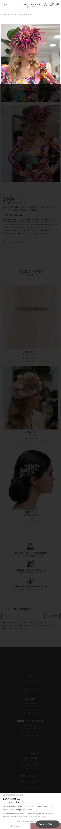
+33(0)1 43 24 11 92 (30, 733)
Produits (11, 14)
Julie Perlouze (30, 438)
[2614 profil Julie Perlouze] (30, 144)
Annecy (25, 361)
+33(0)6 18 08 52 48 (30, 735)
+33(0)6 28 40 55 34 (30, 713)
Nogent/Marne (37, 361)
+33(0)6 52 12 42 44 (30, 691)
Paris (48, 361)
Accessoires (21, 14)
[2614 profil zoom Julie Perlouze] (30, 63)
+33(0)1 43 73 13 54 (30, 688)
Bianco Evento (30, 358)
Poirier (30, 519)
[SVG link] (31, 5)
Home (3, 14)
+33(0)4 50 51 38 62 (30, 710)
